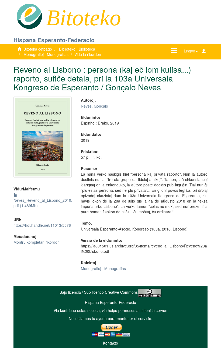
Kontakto (110, 343)
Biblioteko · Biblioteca (77, 49)
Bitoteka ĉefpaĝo (37, 49)
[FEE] (29, 16)
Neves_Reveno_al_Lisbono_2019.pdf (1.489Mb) (42, 202)
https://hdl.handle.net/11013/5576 (42, 225)
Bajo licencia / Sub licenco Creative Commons (99, 292)
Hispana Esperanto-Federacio (54, 40)
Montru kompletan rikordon (36, 242)
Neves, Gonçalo (94, 106)
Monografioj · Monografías (45, 54)
